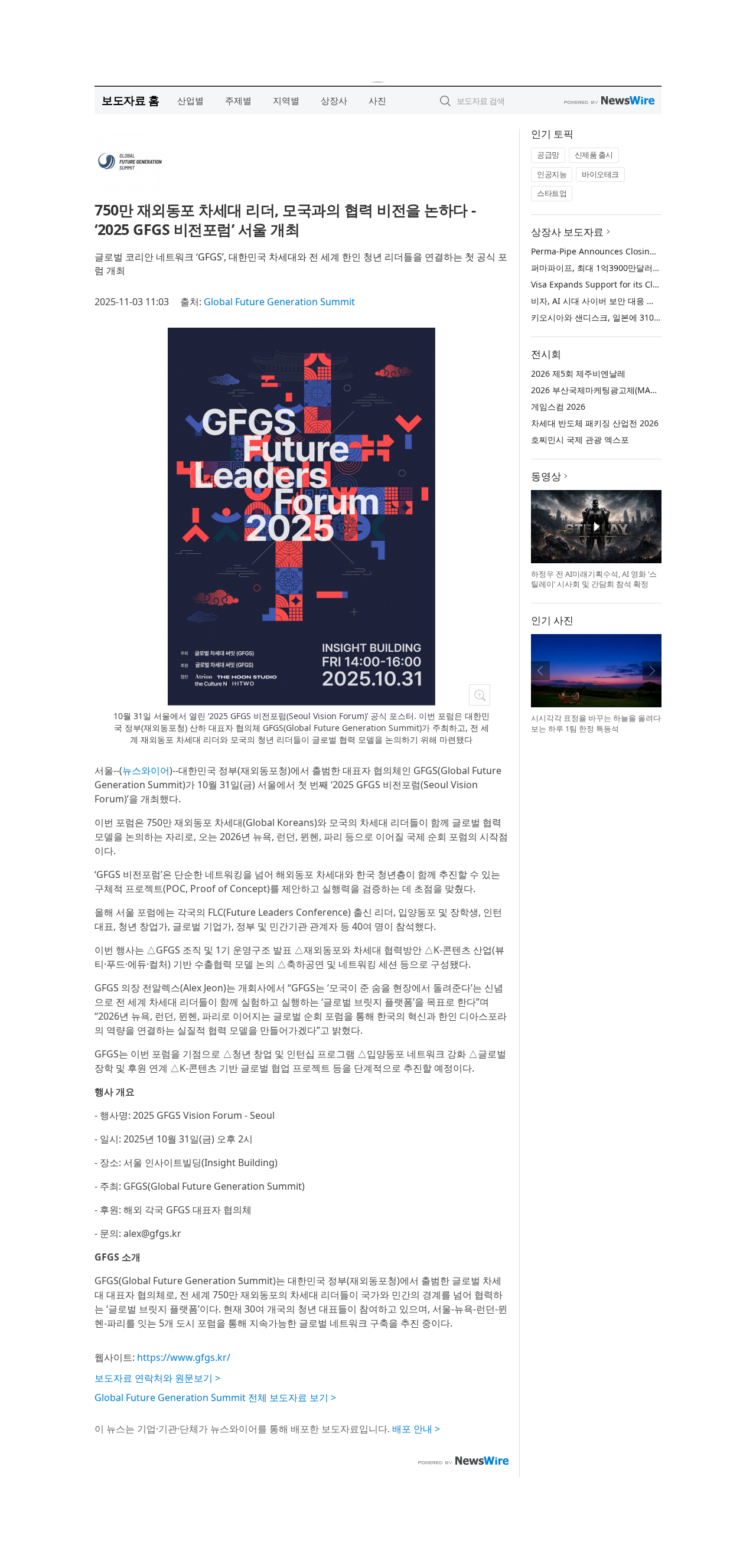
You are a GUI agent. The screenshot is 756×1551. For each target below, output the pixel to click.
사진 (377, 100)
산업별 (190, 100)
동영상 (546, 476)
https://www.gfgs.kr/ (183, 1357)
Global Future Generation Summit (279, 301)
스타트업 (551, 193)
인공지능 (551, 174)
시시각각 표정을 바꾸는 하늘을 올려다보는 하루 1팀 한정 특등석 (596, 723)
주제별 (238, 100)
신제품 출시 (594, 154)
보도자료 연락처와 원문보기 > (157, 1378)
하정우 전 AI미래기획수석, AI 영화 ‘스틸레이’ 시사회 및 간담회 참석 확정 (594, 579)
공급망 (548, 154)
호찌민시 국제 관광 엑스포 (580, 439)
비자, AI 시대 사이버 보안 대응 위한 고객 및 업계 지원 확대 (640, 300)
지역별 (286, 100)
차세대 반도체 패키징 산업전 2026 (595, 423)
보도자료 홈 (130, 100)
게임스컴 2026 (558, 406)
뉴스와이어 (146, 770)
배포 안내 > (416, 1428)
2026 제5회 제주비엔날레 (578, 373)
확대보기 (479, 695)
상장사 (334, 100)
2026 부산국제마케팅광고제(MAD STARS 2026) (618, 390)
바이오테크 (600, 174)
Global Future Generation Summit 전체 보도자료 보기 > (215, 1397)
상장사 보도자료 (567, 232)
